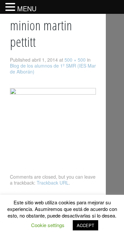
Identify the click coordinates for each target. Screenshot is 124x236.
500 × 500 (75, 59)
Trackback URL (53, 182)
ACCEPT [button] (85, 225)
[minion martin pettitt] (53, 92)
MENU (26, 8)
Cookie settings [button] (47, 224)
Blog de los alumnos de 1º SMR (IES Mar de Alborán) (53, 68)
